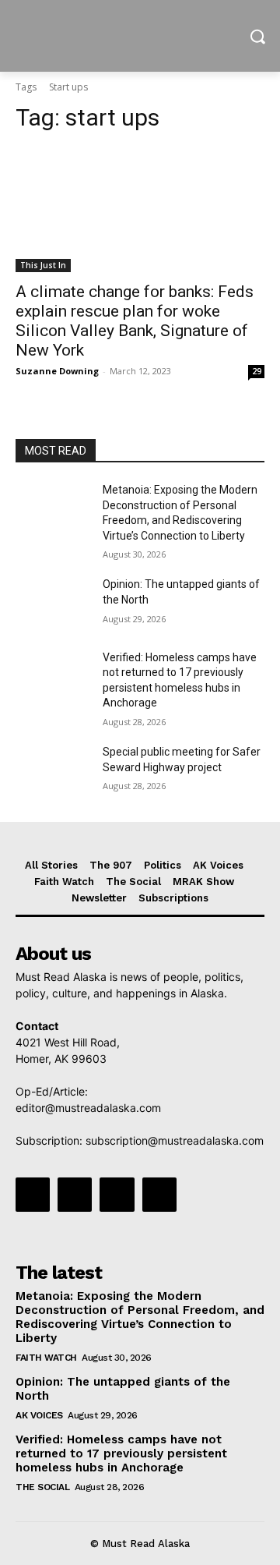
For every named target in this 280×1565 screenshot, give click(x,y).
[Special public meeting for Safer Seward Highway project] (53, 771)
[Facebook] (33, 1194)
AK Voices (39, 1415)
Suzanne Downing (57, 371)
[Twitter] (117, 1194)
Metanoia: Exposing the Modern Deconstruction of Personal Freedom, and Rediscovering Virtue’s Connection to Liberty (140, 1317)
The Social (42, 1487)
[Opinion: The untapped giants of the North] (53, 603)
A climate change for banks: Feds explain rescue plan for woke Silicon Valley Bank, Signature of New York (135, 320)
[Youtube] (159, 1194)
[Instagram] (75, 1194)
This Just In (43, 265)
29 (256, 371)
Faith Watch (46, 1357)
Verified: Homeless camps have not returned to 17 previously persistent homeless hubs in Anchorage (121, 1453)
